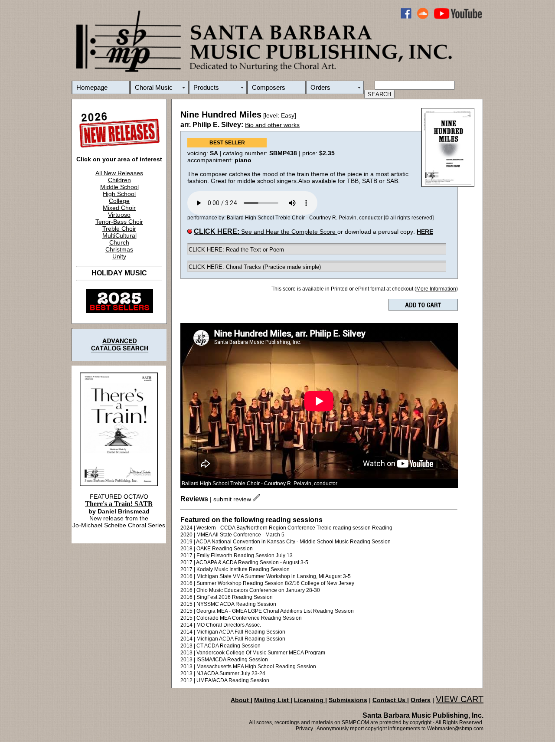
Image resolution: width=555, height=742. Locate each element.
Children (119, 180)
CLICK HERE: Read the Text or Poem (236, 249)
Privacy (304, 729)
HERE (425, 231)
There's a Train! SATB (119, 503)
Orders (320, 87)
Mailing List (272, 699)
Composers (268, 87)
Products (206, 87)
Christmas (119, 249)
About (241, 699)
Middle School (119, 186)
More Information (436, 289)
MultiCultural (119, 235)
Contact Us (389, 699)
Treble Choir (119, 228)
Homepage (92, 87)
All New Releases (119, 173)
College (119, 200)
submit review (232, 499)
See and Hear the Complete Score (265, 231)
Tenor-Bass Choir (119, 221)
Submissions (348, 699)
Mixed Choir (119, 207)
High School (119, 193)
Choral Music (154, 87)
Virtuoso (119, 214)
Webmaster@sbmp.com (455, 729)
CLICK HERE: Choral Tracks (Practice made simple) (255, 267)
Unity (119, 256)
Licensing (309, 699)
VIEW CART (459, 699)
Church (119, 242)
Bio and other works (272, 124)
